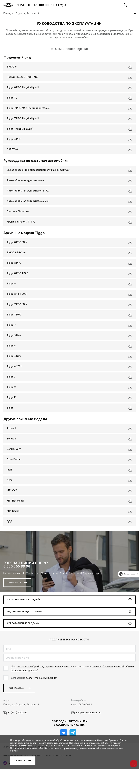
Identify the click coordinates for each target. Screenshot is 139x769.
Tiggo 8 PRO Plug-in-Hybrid (23, 87)
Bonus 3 (11, 438)
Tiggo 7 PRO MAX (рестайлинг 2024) (28, 108)
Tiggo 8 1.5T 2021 (17, 294)
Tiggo (10, 407)
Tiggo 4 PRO (14, 139)
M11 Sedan (13, 511)
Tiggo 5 (11, 345)
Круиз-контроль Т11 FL (21, 221)
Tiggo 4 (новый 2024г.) (20, 128)
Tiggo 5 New (14, 335)
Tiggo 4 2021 (14, 366)
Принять (19, 761)
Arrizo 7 (11, 428)
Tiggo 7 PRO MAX (17, 304)
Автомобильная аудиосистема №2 (27, 190)
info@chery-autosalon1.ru (88, 713)
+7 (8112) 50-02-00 (17, 713)
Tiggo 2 (11, 387)
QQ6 (9, 521)
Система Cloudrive (18, 211)
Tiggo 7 (11, 325)
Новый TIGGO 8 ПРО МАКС (22, 77)
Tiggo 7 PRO (14, 314)
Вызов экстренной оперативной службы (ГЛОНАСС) (38, 170)
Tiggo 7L (12, 97)
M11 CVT (12, 490)
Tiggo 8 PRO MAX (17, 242)
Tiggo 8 (11, 283)
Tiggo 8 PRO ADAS (17, 273)
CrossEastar (14, 459)
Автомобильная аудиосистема (25, 180)
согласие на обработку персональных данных (44, 666)
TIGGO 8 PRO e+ (16, 252)
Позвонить (14, 582)
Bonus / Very (14, 449)
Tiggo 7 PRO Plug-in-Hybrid (23, 118)
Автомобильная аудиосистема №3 (27, 201)
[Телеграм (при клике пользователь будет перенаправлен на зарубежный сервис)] (73, 732)
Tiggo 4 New (14, 356)
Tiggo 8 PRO (14, 263)
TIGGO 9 (11, 66)
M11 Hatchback (15, 500)
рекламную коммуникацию (41, 678)
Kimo (10, 480)
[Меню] (134, 5)
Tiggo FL (12, 397)
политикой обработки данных (59, 740)
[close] (137, 574)
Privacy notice (129, 574)
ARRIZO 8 (12, 149)
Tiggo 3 (11, 376)
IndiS (9, 469)
